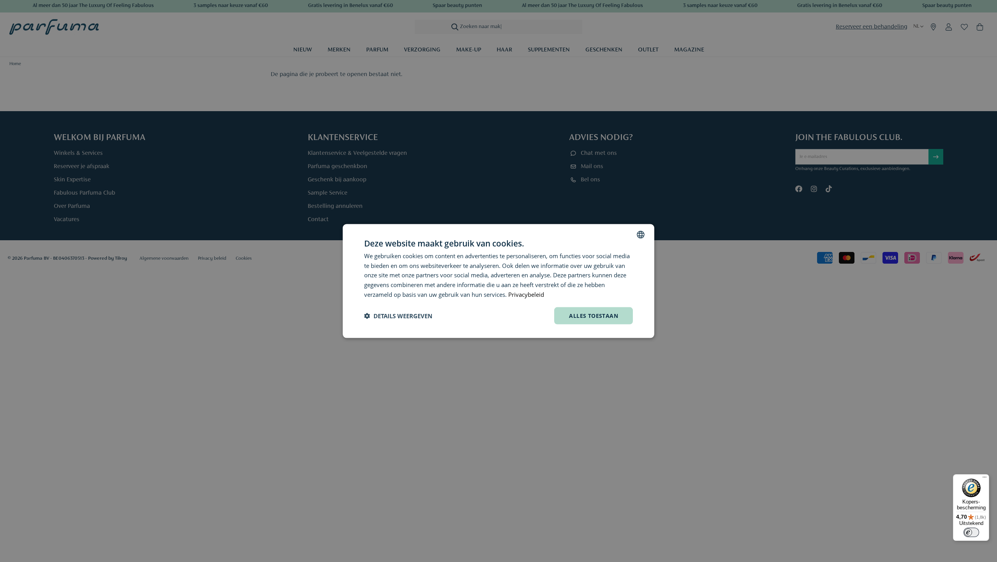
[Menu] (984, 479)
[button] (398, 316)
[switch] (971, 532)
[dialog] (498, 281)
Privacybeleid (526, 294)
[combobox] (641, 234)
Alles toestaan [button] (593, 315)
